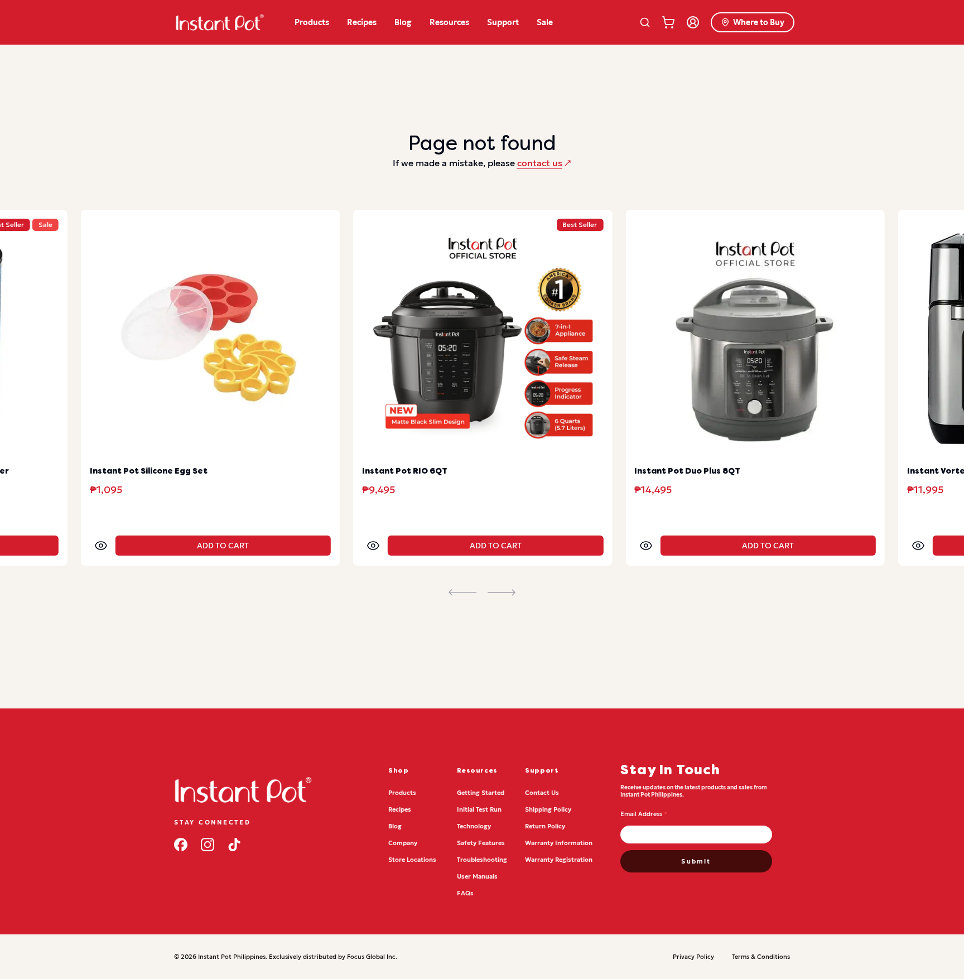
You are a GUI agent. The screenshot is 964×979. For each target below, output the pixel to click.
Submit (696, 861)
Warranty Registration (558, 860)
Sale (545, 22)
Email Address (643, 814)
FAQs (465, 893)
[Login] (693, 22)
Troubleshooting (482, 860)
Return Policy (545, 826)
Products (312, 22)
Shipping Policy (548, 809)
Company (402, 843)
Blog (403, 22)
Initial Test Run (479, 809)
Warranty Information (558, 843)
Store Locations (412, 860)
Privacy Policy (693, 957)
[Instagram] (207, 844)
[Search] (644, 22)
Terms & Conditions (761, 957)
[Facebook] (180, 844)
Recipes (362, 22)
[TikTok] (234, 844)
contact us (539, 162)
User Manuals (477, 876)
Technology (474, 826)
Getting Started (480, 793)
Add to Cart (223, 546)
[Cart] (668, 22)
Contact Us (542, 793)
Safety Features (481, 843)
